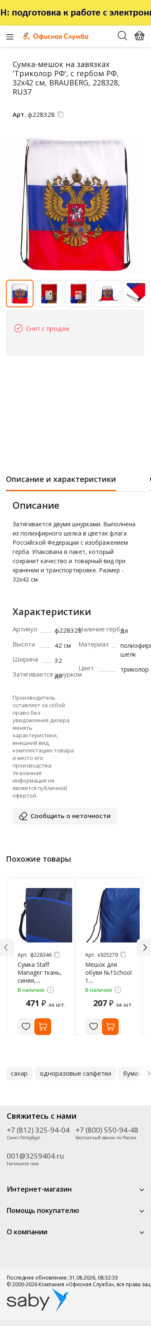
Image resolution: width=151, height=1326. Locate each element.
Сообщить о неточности (71, 815)
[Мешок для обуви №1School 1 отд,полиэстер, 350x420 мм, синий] (112, 915)
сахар (19, 1073)
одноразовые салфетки (75, 1073)
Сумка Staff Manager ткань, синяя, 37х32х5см (40, 976)
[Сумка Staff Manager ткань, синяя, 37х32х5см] (45, 915)
